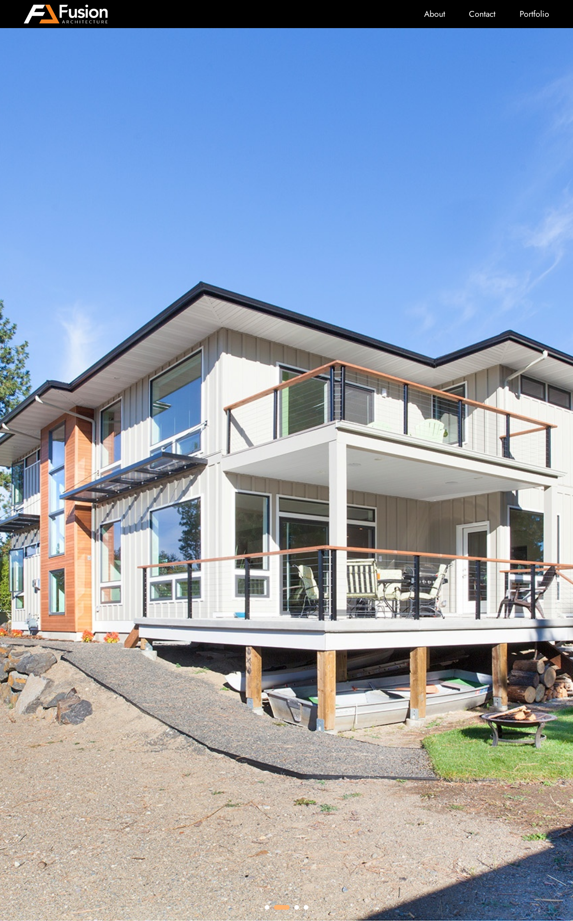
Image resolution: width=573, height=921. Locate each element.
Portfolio (534, 14)
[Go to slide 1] (267, 907)
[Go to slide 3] (296, 907)
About (434, 14)
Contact (482, 14)
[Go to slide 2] (282, 907)
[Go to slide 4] (306, 907)
